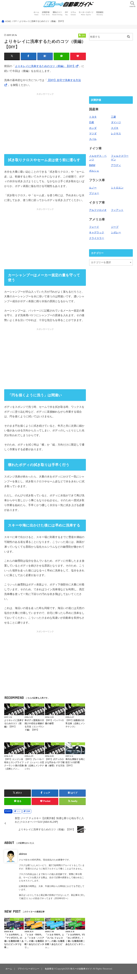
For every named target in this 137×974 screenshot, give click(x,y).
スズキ (114, 128)
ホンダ (93, 128)
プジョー (94, 193)
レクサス (116, 133)
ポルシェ (94, 170)
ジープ (114, 227)
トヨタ (93, 116)
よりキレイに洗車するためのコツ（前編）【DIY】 (45, 66)
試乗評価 (46, 13)
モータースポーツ (86, 13)
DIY (66, 13)
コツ (19, 811)
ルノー (93, 187)
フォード (94, 227)
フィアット (117, 210)
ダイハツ (116, 122)
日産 (91, 122)
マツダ (93, 133)
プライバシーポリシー (28, 968)
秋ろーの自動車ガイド (81, 968)
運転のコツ (57, 13)
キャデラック (96, 232)
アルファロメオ (98, 210)
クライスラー (96, 238)
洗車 (28, 811)
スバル (93, 139)
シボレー (116, 232)
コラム (73, 13)
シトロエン (117, 187)
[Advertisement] (45, 123)
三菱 (113, 116)
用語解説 (99, 13)
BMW (92, 165)
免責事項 (49, 968)
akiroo (23, 853)
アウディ (116, 165)
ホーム (36, 13)
